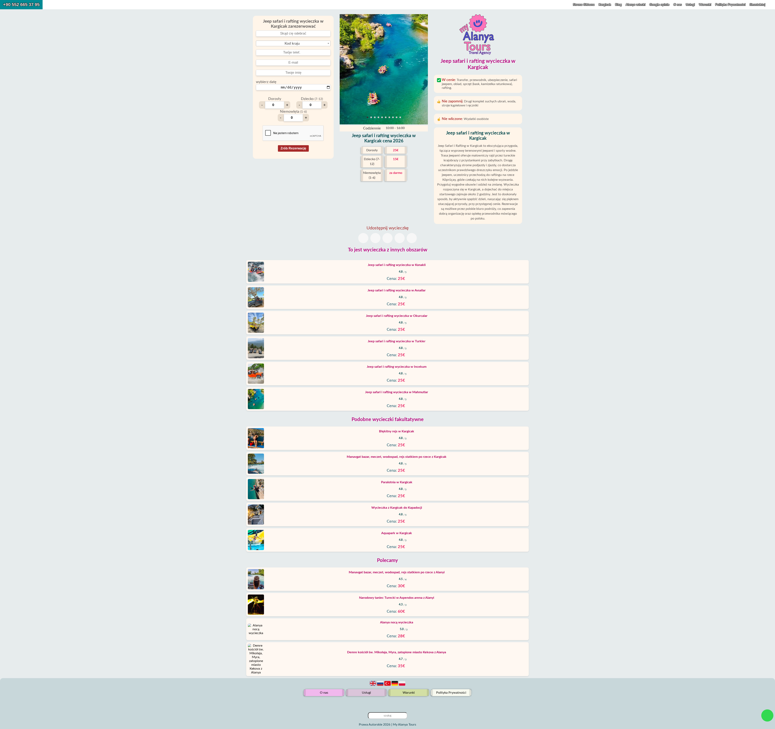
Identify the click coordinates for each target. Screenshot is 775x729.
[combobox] (293, 43)
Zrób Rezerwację (293, 148)
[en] (373, 685)
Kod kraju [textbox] (292, 43)
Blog (618, 4)
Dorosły (274, 99)
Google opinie (659, 4)
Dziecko (312, 99)
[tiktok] (381, 702)
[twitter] (394, 702)
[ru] (380, 685)
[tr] (388, 685)
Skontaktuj (757, 4)
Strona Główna (584, 4)
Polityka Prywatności (730, 4)
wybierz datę (266, 82)
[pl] (402, 685)
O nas (678, 4)
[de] (395, 685)
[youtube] (387, 702)
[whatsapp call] (767, 715)
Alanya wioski (635, 4)
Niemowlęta (293, 111)
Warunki (705, 4)
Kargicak (605, 4)
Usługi (691, 4)
